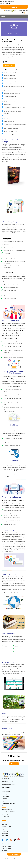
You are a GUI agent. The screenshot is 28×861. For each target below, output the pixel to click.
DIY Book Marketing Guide (8, 811)
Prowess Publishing (6, 846)
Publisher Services (6, 826)
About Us (4, 824)
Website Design (6, 800)
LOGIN (20, 10)
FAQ (3, 829)
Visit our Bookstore (14, 854)
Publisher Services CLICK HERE (14, 6)
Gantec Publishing (6, 848)
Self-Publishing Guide (7, 809)
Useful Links (5, 831)
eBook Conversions (6, 793)
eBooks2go (5, 850)
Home (3, 822)
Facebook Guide (6, 813)
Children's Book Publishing (8, 803)
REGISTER (25, 10)
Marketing (4, 798)
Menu (4, 16)
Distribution (5, 794)
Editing (4, 801)
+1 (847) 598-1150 (5, 3)
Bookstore (4, 828)
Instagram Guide (6, 814)
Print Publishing (6, 791)
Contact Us (5, 833)
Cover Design (5, 796)
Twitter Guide (5, 816)
